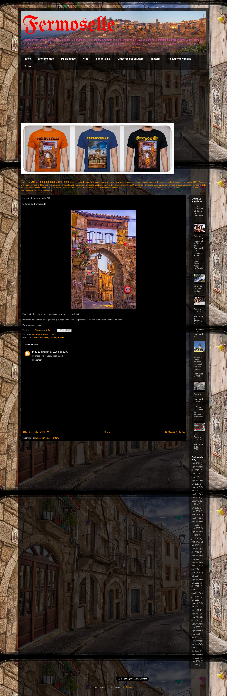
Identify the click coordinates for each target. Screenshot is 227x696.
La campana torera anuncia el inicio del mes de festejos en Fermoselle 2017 (198, 365)
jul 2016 (194, 504)
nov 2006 (195, 654)
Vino (85, 58)
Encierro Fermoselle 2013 (133, 188)
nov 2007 (195, 644)
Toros (28, 66)
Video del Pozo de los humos (198, 288)
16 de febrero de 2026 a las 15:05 (53, 352)
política (50, 190)
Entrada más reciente (35, 431)
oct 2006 (195, 658)
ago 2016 (195, 501)
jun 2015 (195, 538)
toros (122, 182)
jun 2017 (195, 484)
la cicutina (44, 190)
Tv (205, 188)
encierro (108, 182)
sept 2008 (195, 634)
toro (46, 185)
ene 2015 (195, 549)
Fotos (66, 182)
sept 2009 (195, 627)
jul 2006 (194, 665)
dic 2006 (195, 651)
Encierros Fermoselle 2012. (88, 185)
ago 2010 (195, 624)
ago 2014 (195, 562)
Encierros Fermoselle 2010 (194, 185)
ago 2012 (195, 593)
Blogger (129, 687)
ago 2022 (195, 467)
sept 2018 (195, 474)
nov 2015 (195, 521)
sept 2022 (195, 463)
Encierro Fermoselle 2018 (190, 188)
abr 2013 (195, 583)
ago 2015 (195, 531)
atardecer (24, 190)
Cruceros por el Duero (131, 58)
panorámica (105, 185)
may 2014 (195, 566)
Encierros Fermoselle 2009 (185, 182)
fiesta (31, 188)
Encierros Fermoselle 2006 (122, 185)
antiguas (96, 188)
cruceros (24, 188)
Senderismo (103, 58)
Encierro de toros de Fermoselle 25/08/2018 (198, 316)
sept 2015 (195, 528)
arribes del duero (132, 182)
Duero (121, 188)
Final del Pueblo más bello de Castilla (198, 264)
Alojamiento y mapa (179, 58)
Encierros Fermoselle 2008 (170, 185)
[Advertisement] (113, 96)
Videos (79, 182)
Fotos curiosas (47, 182)
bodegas (31, 190)
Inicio (28, 58)
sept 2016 (195, 497)
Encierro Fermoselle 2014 (64, 185)
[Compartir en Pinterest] (69, 330)
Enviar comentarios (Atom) (47, 438)
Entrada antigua (175, 431)
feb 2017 (195, 491)
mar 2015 (195, 542)
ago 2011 (195, 613)
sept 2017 (195, 477)
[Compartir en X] (64, 330)
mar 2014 (195, 572)
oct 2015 (195, 525)
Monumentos (46, 58)
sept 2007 (195, 647)
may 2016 (195, 511)
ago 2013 (195, 579)
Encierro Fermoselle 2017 (171, 188)
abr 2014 (195, 569)
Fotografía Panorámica (93, 182)
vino (50, 185)
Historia (155, 58)
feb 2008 (195, 637)
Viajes (72, 182)
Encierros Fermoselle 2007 (146, 185)
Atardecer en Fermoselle (199, 333)
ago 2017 (195, 480)
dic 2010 (195, 620)
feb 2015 (195, 545)
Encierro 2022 (46, 188)
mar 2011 (195, 617)
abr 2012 (195, 600)
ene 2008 (195, 641)
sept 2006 (195, 661)
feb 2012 (195, 607)
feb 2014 (195, 576)
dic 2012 (195, 586)
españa (37, 190)
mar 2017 (195, 487)
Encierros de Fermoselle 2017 (198, 398)
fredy (34, 352)
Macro (202, 188)
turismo (37, 188)
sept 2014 (195, 559)
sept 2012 (195, 590)
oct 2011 (195, 610)
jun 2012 (195, 596)
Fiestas (79, 188)
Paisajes (202, 182)
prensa (116, 182)
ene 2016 (195, 518)
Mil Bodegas (68, 58)
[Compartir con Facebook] (67, 330)
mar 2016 (195, 514)
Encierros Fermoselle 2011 (64, 188)
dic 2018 (195, 470)
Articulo (144, 182)
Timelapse (87, 188)
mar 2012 (195, 603)
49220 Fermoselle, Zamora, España (48, 337)
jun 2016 (195, 508)
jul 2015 (194, 535)
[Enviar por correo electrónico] (58, 330)
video (59, 182)
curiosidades (105, 188)
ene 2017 (195, 494)
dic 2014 (195, 552)
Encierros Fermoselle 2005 (32, 185)
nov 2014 (195, 555)
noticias (115, 188)
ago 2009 (195, 630)
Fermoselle (68, 25)
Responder (37, 360)
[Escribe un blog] (61, 330)
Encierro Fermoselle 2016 (152, 188)
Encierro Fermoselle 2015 (160, 182)
